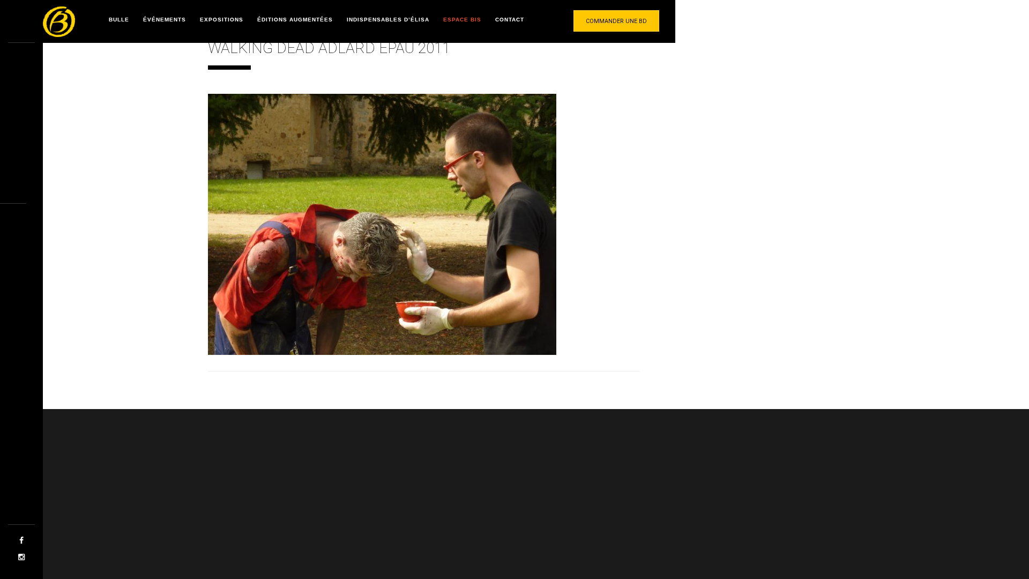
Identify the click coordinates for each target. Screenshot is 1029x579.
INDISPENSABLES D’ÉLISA (388, 20)
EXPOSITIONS (221, 20)
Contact (509, 20)
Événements (164, 20)
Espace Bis (462, 20)
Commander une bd (616, 21)
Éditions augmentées (295, 20)
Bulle (119, 20)
